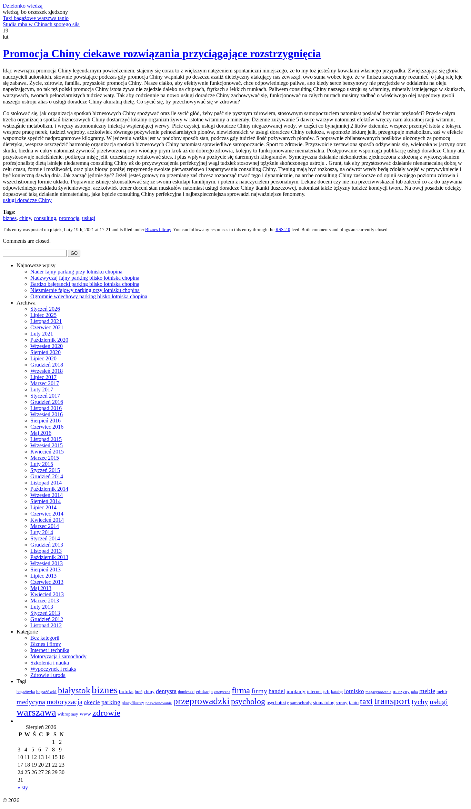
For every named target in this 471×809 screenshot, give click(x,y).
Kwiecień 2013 (47, 594)
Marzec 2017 (44, 383)
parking (110, 702)
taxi (366, 701)
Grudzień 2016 (46, 402)
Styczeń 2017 (45, 396)
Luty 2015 (41, 464)
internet (314, 691)
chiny (25, 218)
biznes (10, 218)
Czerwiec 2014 (46, 514)
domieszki (186, 691)
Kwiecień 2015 (47, 452)
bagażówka (26, 691)
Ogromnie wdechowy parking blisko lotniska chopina (88, 296)
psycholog (248, 701)
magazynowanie (378, 692)
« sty (23, 787)
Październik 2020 (49, 340)
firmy (259, 691)
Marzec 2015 (44, 458)
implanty (296, 691)
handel (277, 691)
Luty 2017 (41, 389)
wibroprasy (68, 714)
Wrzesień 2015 (46, 445)
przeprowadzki (201, 701)
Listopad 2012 (46, 625)
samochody (301, 702)
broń (138, 691)
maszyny (401, 691)
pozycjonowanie (159, 703)
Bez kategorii (44, 638)
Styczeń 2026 (45, 309)
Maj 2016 (40, 433)
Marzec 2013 (44, 600)
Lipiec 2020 (43, 358)
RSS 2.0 (282, 229)
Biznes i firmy (158, 229)
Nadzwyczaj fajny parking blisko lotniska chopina (84, 278)
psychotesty (278, 702)
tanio (354, 702)
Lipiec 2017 (43, 377)
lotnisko (354, 691)
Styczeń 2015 (45, 470)
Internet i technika (49, 650)
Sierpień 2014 (45, 501)
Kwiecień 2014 (47, 520)
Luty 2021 (41, 334)
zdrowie (106, 712)
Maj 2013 (40, 588)
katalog (337, 691)
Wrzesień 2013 (46, 563)
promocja (69, 218)
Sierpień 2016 (45, 420)
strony (342, 702)
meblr (442, 691)
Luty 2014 (41, 532)
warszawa (36, 712)
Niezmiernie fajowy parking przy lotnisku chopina (85, 290)
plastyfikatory (133, 702)
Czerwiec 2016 (46, 427)
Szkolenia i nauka (49, 663)
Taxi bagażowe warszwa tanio (36, 18)
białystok (74, 690)
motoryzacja (64, 702)
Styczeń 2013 (45, 613)
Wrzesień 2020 (46, 346)
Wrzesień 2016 (46, 414)
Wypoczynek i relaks (53, 669)
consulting (45, 218)
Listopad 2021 (46, 321)
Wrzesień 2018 (46, 371)
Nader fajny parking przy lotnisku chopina (76, 271)
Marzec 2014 (44, 526)
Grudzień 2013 (46, 545)
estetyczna (222, 692)
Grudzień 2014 (46, 476)
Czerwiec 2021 (46, 327)
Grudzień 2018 (46, 365)
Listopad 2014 (46, 483)
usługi (88, 218)
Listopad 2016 (46, 408)
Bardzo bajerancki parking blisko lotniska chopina (84, 284)
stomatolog (323, 702)
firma (241, 690)
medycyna (31, 702)
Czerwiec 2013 (46, 582)
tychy (420, 702)
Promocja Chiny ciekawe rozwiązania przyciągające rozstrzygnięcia (162, 53)
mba (414, 692)
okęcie (92, 702)
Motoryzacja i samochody (58, 656)
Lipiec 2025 (43, 315)
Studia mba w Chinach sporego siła (41, 24)
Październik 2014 (49, 489)
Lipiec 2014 (43, 507)
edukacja (204, 691)
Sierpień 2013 (45, 569)
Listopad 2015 (46, 439)
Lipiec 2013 (43, 576)
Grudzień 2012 (46, 619)
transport (392, 701)
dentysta (166, 691)
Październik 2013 (49, 557)
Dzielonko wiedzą (22, 6)
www (85, 714)
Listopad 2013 (46, 551)
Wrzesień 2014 (46, 495)
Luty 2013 (41, 607)
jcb (326, 691)
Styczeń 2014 (45, 538)
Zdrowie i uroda (48, 675)
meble (427, 691)
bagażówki (46, 691)
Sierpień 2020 (45, 352)
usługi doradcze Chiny (27, 200)
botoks (126, 691)
